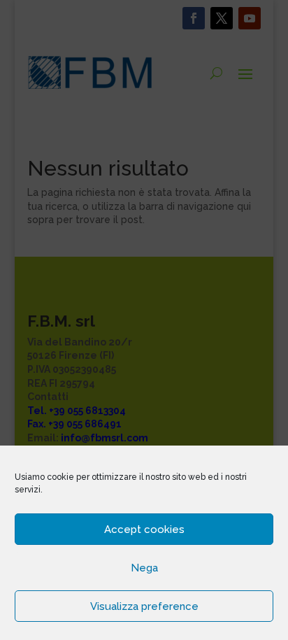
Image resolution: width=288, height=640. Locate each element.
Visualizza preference (144, 606)
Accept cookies (144, 529)
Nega (144, 568)
